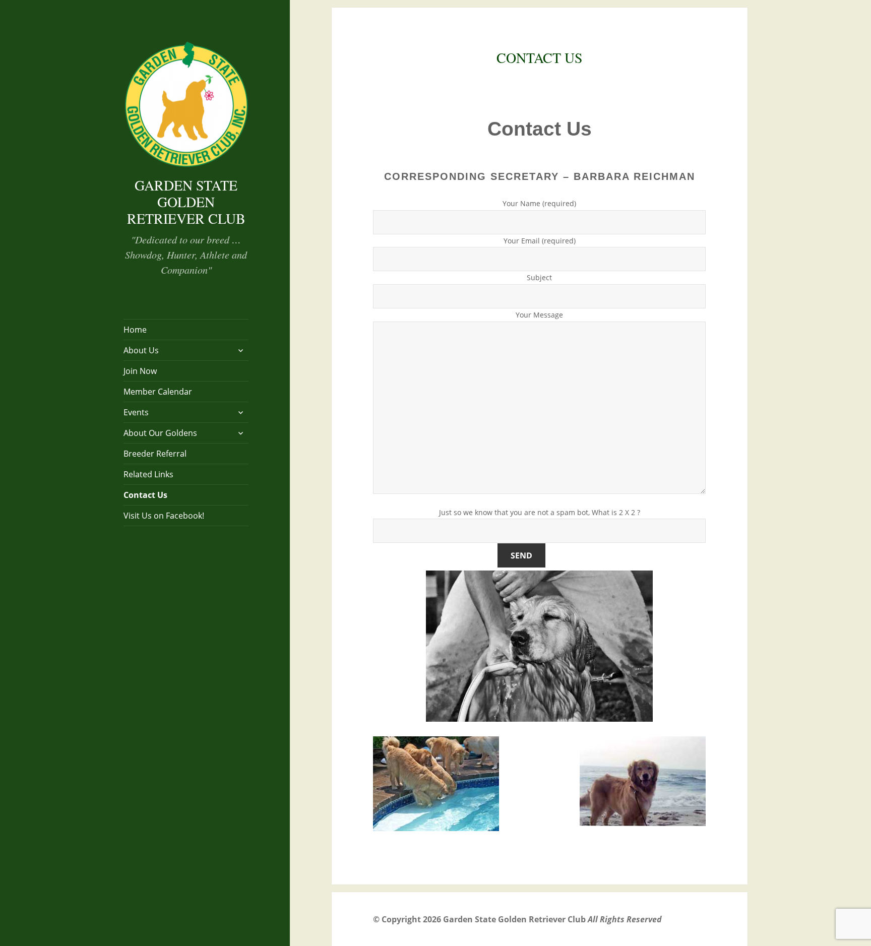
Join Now (140, 370)
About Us (141, 350)
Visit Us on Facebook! (163, 515)
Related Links (148, 474)
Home (135, 329)
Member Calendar (157, 391)
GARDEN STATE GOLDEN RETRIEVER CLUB (186, 201)
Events (136, 412)
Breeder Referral (154, 453)
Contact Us (145, 494)
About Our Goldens (160, 432)
